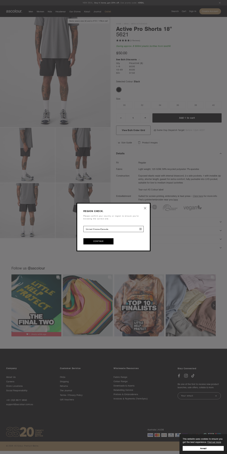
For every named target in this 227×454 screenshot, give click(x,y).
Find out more (214, 442)
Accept (203, 448)
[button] (145, 208)
